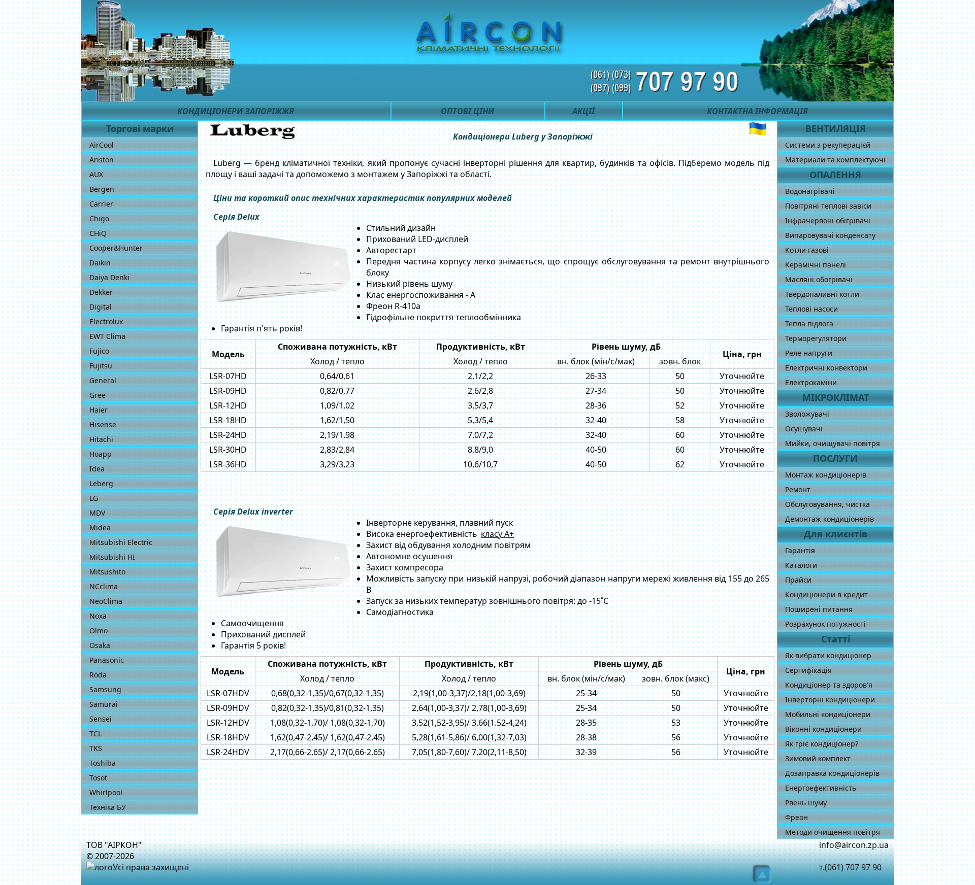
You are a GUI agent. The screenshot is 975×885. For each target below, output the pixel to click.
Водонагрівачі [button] (810, 191)
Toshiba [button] (102, 763)
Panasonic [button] (106, 660)
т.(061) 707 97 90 (850, 867)
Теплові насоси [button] (811, 309)
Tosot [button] (98, 777)
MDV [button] (97, 513)
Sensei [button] (100, 719)
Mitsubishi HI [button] (112, 557)
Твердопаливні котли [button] (822, 294)
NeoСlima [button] (105, 601)
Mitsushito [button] (107, 571)
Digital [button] (100, 307)
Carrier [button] (101, 204)
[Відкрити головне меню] (102, 82)
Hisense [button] (102, 424)
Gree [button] (97, 395)
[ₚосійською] (758, 129)
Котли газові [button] (807, 250)
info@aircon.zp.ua (854, 844)
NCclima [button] (103, 586)
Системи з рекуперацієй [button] (827, 145)
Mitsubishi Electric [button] (120, 542)
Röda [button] (98, 674)
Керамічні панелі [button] (815, 264)
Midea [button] (100, 527)
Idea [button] (97, 468)
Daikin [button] (100, 262)
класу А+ (497, 533)
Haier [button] (98, 410)
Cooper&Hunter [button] (116, 248)
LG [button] (93, 498)
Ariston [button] (101, 159)
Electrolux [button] (106, 321)
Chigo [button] (99, 218)
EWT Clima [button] (107, 336)
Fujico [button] (99, 351)
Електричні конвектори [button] (826, 367)
